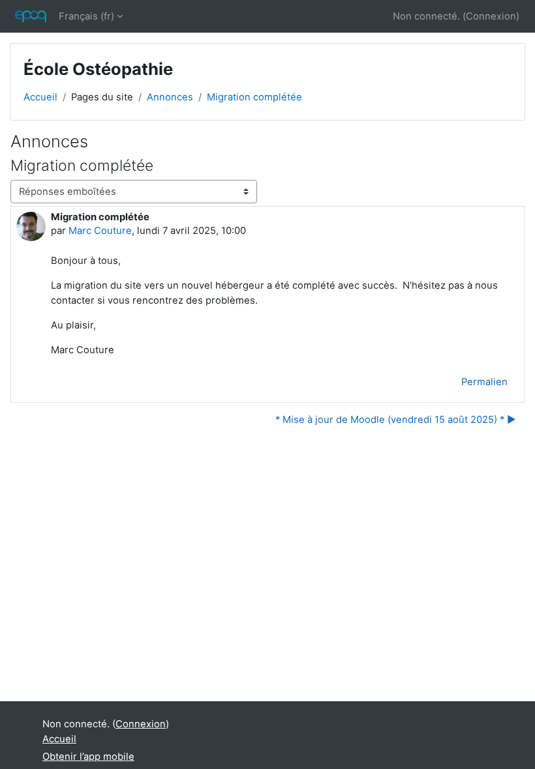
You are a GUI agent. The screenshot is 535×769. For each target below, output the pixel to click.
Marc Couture (100, 231)
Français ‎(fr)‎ (86, 16)
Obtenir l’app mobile (88, 756)
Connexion (491, 16)
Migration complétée (254, 97)
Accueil (40, 97)
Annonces (170, 97)
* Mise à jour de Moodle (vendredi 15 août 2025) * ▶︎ (395, 420)
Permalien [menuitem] (484, 382)
